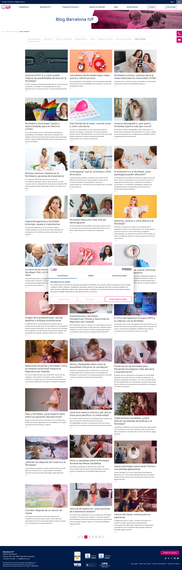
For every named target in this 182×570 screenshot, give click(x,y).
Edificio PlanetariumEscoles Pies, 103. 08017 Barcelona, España (18, 555)
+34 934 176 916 (7, 2)
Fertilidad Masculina (81, 39)
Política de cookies (145, 564)
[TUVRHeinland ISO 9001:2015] (91, 556)
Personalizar (90, 299)
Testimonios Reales (33, 41)
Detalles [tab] (91, 275)
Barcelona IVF (48, 39)
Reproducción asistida (105, 39)
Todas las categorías (34, 39)
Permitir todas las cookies (118, 299)
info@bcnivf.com (19, 2)
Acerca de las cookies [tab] (119, 275)
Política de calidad (173, 564)
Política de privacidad (159, 564)
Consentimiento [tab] (62, 275)
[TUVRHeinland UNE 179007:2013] (104, 556)
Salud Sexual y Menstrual (124, 39)
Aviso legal (134, 564)
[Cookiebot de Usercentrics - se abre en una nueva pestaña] (123, 269)
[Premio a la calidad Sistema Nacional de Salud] (77, 556)
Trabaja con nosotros (170, 553)
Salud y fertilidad (140, 39)
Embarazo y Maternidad (63, 39)
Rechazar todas (64, 299)
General (92, 39)
